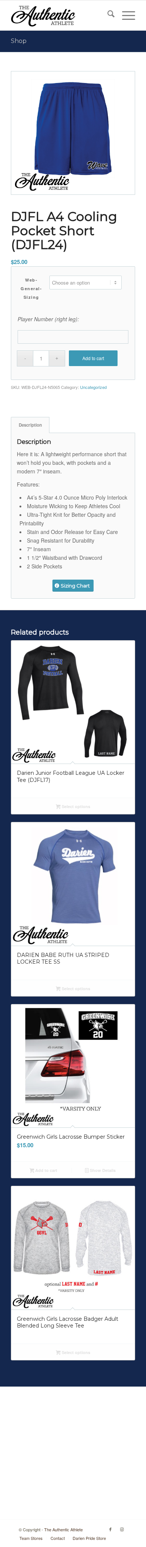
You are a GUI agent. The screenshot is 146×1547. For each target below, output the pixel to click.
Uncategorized (93, 387)
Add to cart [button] (45, 1170)
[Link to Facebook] (110, 1529)
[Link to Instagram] (121, 1529)
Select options (75, 806)
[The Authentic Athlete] (60, 15)
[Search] (107, 15)
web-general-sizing (31, 288)
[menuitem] (107, 15)
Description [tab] (30, 425)
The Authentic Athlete (63, 1529)
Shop (19, 40)
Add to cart (93, 358)
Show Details (102, 1170)
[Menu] (125, 15)
